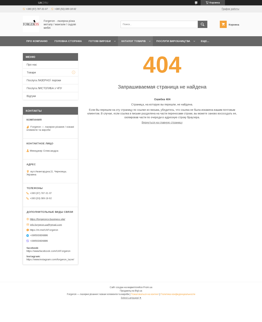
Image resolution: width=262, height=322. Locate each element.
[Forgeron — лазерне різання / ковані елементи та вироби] (31, 31)
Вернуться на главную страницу (162, 122)
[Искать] (202, 24)
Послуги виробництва (173, 41)
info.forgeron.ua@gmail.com (46, 224)
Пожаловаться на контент (145, 294)
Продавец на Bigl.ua (131, 290)
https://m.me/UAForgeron (44, 229)
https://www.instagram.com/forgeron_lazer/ (50, 259)
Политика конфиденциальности (178, 294)
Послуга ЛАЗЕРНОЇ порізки (44, 80)
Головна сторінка (68, 41)
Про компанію (37, 41)
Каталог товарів (133, 41)
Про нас (32, 64)
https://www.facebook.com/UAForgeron (48, 251)
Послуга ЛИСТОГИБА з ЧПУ (44, 88)
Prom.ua (147, 287)
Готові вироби (100, 41)
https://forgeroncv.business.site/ (47, 219)
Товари (31, 72)
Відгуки (31, 96)
